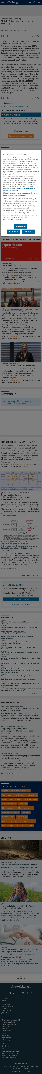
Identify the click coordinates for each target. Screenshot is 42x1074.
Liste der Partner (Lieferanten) (13, 220)
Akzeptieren (28, 232)
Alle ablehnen (13, 232)
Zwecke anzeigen (20, 226)
